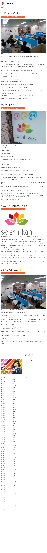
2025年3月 (13, 393)
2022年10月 (3, 423)
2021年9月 (13, 435)
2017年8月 (3, 485)
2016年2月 (3, 503)
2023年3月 (13, 417)
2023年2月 (3, 419)
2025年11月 (14, 385)
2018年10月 (3, 471)
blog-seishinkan (7, 16)
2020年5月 (13, 451)
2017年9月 (13, 483)
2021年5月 (13, 439)
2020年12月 (3, 445)
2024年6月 (3, 403)
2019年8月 (3, 461)
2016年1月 (13, 503)
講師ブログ (22, 209)
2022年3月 (13, 429)
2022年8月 (3, 425)
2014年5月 (13, 523)
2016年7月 (13, 497)
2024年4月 (3, 405)
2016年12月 (3, 493)
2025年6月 (3, 391)
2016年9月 (13, 495)
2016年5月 (13, 499)
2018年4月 (3, 477)
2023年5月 (13, 415)
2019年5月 (13, 463)
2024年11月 (14, 397)
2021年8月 (3, 437)
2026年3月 (13, 381)
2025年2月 (3, 395)
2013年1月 (13, 539)
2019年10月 (3, 459)
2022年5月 (13, 427)
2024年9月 (13, 399)
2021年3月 (13, 441)
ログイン (27, 378)
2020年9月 (13, 447)
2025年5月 (13, 391)
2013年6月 (3, 535)
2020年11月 (14, 445)
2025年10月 (3, 387)
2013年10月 (3, 531)
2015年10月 (3, 507)
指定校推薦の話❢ (8, 105)
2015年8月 (3, 509)
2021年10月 (3, 435)
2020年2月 (3, 455)
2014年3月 (13, 525)
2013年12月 (3, 529)
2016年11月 (14, 493)
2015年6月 (3, 511)
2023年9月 (13, 411)
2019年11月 (14, 457)
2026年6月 (3, 379)
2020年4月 (3, 453)
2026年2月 (3, 383)
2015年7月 (13, 509)
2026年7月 (13, 377)
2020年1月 (13, 455)
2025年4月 (3, 393)
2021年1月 (13, 443)
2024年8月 (3, 401)
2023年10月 (3, 411)
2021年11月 (14, 433)
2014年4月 (3, 525)
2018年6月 (3, 475)
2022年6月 (3, 427)
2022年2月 (3, 431)
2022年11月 (14, 421)
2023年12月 (3, 409)
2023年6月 (3, 415)
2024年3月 (13, 405)
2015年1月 (13, 515)
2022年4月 (3, 429)
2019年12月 (3, 457)
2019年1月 (13, 467)
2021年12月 (3, 433)
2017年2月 (3, 491)
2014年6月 (3, 523)
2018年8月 (3, 473)
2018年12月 (3, 469)
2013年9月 (13, 531)
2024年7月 (13, 401)
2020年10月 (3, 447)
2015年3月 (13, 513)
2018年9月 (13, 471)
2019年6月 (3, 463)
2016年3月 (13, 501)
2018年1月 (13, 479)
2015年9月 (13, 507)
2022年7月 (13, 425)
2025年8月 (3, 389)
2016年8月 (3, 497)
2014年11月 (14, 517)
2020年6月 (3, 451)
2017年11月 (14, 481)
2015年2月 (3, 515)
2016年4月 (3, 501)
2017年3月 (13, 489)
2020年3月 (13, 453)
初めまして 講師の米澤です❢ (14, 206)
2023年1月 (13, 419)
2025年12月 (3, 385)
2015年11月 (14, 505)
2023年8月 (3, 413)
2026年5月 (13, 379)
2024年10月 (3, 399)
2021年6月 (3, 439)
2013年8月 (3, 533)
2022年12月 (3, 421)
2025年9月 (13, 387)
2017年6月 (3, 487)
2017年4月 (3, 489)
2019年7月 (13, 461)
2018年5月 (13, 475)
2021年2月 (3, 443)
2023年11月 (14, 409)
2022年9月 (13, 423)
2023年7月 (13, 413)
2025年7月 (13, 389)
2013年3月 (13, 537)
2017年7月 (13, 485)
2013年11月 (14, 529)
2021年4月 (3, 441)
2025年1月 (13, 395)
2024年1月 (13, 407)
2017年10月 (3, 483)
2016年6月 (3, 499)
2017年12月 (3, 481)
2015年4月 (3, 513)
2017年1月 (13, 491)
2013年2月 (3, 539)
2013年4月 (3, 537)
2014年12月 (3, 517)
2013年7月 (13, 533)
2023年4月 (3, 417)
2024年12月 (3, 397)
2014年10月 (3, 519)
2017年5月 (13, 487)
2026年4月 (3, 381)
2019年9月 (13, 459)
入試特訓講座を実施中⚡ (11, 269)
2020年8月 (3, 449)
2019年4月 (3, 465)
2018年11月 (14, 469)
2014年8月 (3, 521)
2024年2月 (3, 407)
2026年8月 (3, 377)
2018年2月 (3, 479)
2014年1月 (13, 527)
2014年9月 (13, 519)
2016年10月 (3, 495)
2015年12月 (3, 505)
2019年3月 (13, 465)
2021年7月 (13, 437)
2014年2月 (3, 527)
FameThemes (21, 548)
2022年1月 (13, 431)
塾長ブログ (22, 16)
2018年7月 (13, 473)
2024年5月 (13, 403)
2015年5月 (13, 511)
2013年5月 (13, 535)
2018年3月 (13, 477)
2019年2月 (3, 467)
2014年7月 (13, 521)
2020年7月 (13, 449)
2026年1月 (13, 383)
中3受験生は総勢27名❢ (10, 13)
